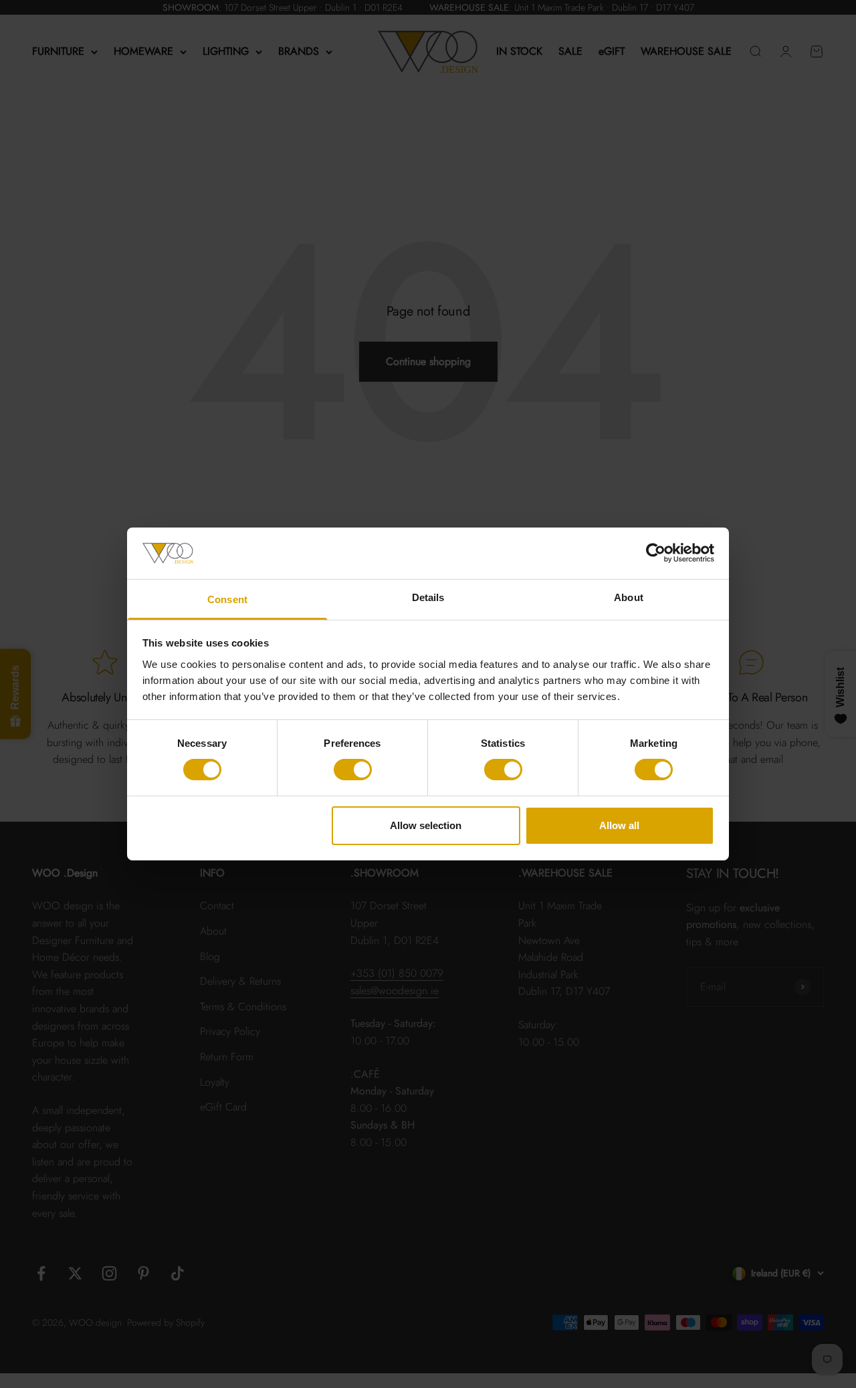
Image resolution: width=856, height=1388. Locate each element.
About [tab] (628, 597)
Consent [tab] (227, 599)
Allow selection (425, 825)
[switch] (353, 769)
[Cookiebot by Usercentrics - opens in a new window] (655, 553)
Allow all (619, 825)
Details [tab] (428, 597)
